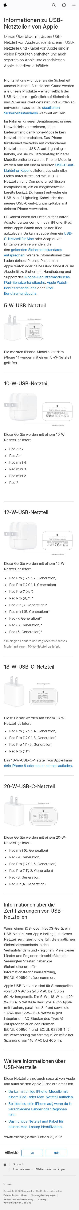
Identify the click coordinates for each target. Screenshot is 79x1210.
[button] (54, 5)
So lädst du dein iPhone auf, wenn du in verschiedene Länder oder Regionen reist (40, 1109)
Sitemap (42, 1199)
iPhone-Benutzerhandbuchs (47, 277)
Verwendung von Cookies (17, 1202)
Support (18, 1164)
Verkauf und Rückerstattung (18, 1199)
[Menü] (74, 5)
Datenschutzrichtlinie (15, 1195)
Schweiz (7, 1184)
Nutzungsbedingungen (43, 1195)
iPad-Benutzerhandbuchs (24, 282)
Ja (32, 1152)
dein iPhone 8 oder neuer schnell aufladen (38, 766)
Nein (56, 1152)
